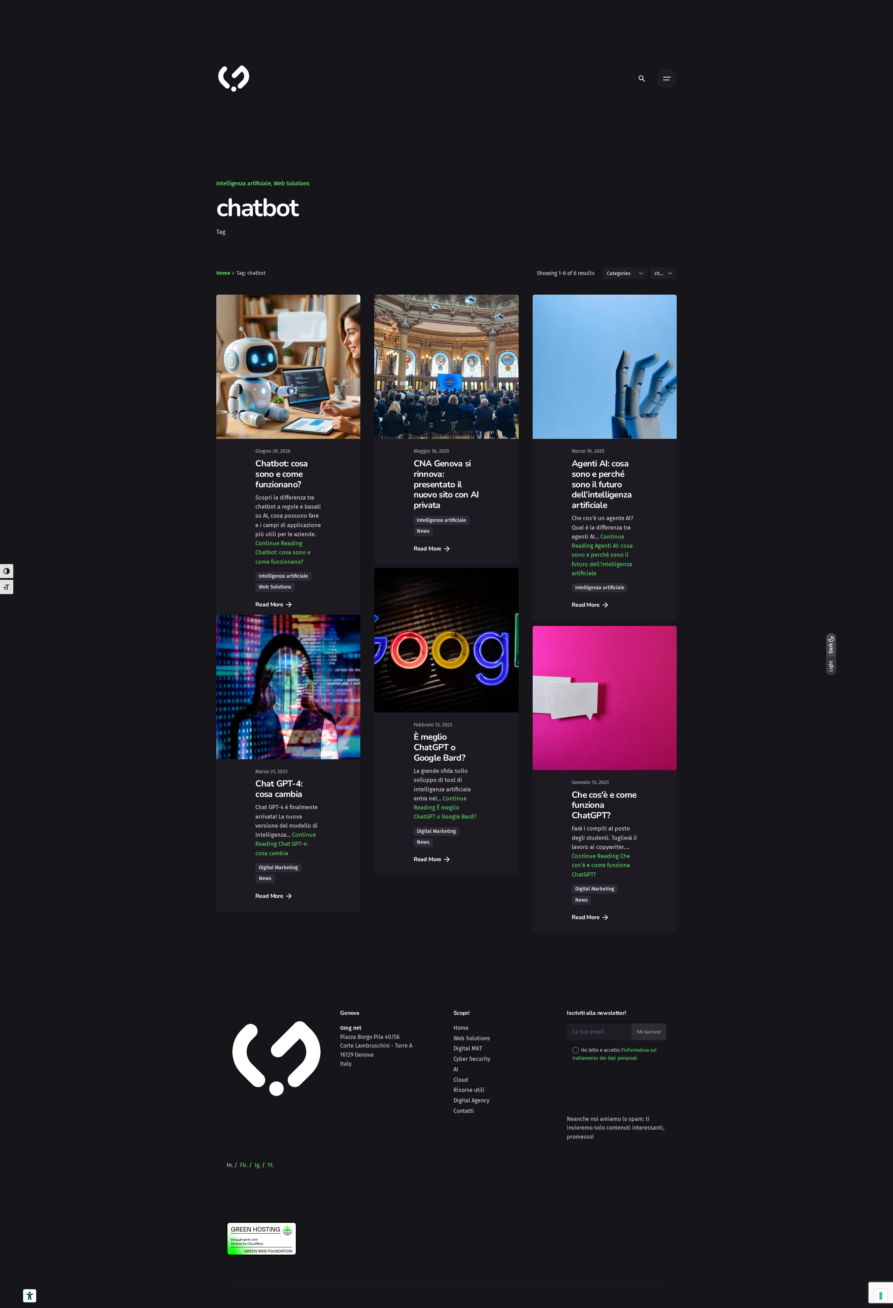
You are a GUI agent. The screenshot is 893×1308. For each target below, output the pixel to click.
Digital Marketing (278, 887)
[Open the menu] (667, 78)
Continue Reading (282, 552)
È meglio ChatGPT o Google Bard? (439, 757)
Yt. (271, 1165)
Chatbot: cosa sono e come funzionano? (281, 474)
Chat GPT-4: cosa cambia (278, 808)
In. (230, 1165)
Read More (269, 604)
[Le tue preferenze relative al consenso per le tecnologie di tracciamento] (880, 1295)
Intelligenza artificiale (243, 183)
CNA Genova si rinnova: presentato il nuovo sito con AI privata (446, 484)
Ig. (258, 1165)
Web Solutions (291, 183)
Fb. (244, 1165)
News (423, 531)
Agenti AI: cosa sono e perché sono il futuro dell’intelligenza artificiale (602, 484)
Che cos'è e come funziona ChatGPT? (604, 814)
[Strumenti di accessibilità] (29, 1295)
